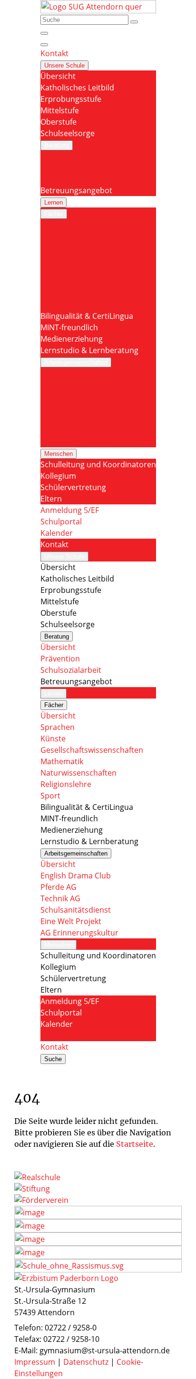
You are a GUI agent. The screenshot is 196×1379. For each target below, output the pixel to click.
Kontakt (54, 1035)
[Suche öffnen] (44, 33)
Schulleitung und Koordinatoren (98, 464)
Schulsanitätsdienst (75, 419)
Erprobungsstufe (70, 99)
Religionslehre (65, 293)
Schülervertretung (73, 487)
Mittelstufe (59, 110)
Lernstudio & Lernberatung (89, 350)
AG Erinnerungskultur (79, 441)
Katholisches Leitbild (77, 87)
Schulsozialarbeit (70, 179)
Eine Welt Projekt (70, 430)
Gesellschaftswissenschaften (91, 259)
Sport (50, 304)
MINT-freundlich (69, 327)
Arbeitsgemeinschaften (76, 362)
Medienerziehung (71, 339)
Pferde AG (58, 396)
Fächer (53, 213)
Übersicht (58, 76)
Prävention (60, 167)
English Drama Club (75, 384)
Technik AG (60, 407)
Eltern (51, 498)
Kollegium (58, 476)
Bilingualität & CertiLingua (86, 316)
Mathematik (61, 270)
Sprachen (57, 236)
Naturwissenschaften (78, 281)
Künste (53, 247)
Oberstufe (58, 122)
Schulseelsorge (67, 133)
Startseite (134, 1144)
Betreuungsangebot (76, 190)
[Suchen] (134, 21)
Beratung (56, 145)
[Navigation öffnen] (44, 44)
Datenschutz (86, 1362)
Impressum (35, 1362)
